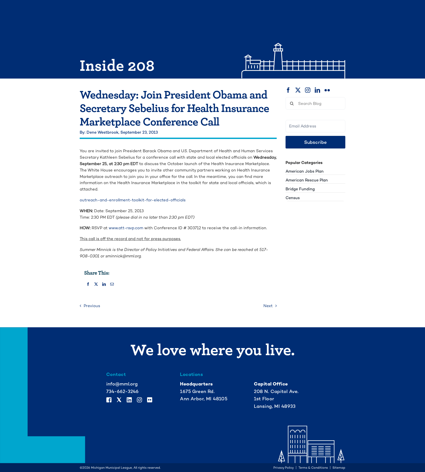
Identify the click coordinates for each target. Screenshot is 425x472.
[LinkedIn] (104, 284)
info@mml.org (122, 384)
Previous (92, 305)
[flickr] (327, 90)
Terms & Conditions (313, 467)
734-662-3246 (122, 391)
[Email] (112, 284)
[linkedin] (317, 90)
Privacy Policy (283, 467)
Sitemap (338, 467)
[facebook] (288, 90)
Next (268, 305)
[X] (96, 284)
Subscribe (315, 142)
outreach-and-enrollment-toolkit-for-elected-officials (132, 199)
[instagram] (307, 90)
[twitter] (298, 90)
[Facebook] (88, 284)
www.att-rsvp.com (126, 227)
